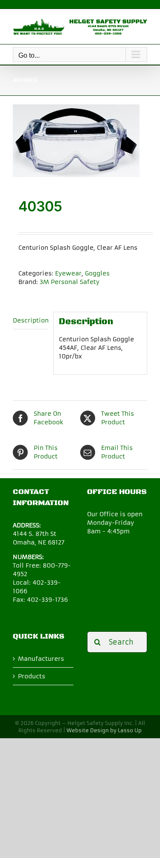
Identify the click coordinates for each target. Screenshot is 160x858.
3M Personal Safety (69, 282)
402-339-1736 (47, 600)
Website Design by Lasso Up (104, 730)
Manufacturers (41, 659)
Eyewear (68, 273)
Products (31, 676)
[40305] (80, 140)
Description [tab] (30, 320)
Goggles (97, 273)
